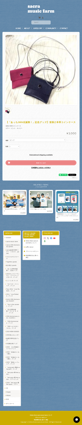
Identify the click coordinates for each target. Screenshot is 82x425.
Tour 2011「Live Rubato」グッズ (13, 289)
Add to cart (41, 163)
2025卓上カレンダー (12, 335)
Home (18, 28)
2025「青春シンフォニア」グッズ (12, 363)
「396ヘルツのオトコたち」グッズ (12, 327)
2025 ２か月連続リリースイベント (12, 347)
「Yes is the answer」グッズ (12, 305)
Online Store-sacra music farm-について (32, 241)
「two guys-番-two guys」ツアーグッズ (13, 378)
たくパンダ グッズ (12, 280)
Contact (64, 28)
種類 (7, 140)
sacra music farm (12, 241)
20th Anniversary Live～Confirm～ (12, 317)
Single (8, 392)
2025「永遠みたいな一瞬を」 (12, 352)
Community (51, 28)
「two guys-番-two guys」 (13, 373)
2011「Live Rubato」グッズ (12, 295)
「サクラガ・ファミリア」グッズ (12, 284)
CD (7, 388)
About (27, 28)
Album (8, 395)
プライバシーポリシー (32, 251)
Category (37, 28)
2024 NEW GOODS (12, 331)
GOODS (8, 237)
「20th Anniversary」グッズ (12, 322)
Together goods (11, 261)
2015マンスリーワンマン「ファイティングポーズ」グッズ (12, 275)
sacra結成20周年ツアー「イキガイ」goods (12, 251)
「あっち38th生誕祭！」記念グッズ (12, 269)
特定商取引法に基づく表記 (32, 256)
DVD (7, 399)
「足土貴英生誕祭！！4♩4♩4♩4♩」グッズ (12, 311)
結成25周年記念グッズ (12, 339)
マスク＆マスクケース (12, 257)
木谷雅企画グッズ (11, 343)
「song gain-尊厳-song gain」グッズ (13, 368)
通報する (74, 177)
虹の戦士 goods (11, 265)
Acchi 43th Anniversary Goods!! (13, 300)
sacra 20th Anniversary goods (13, 245)
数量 (7, 146)
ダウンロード (10, 403)
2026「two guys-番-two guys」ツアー (13, 383)
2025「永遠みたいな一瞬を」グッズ (12, 357)
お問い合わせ (29, 247)
